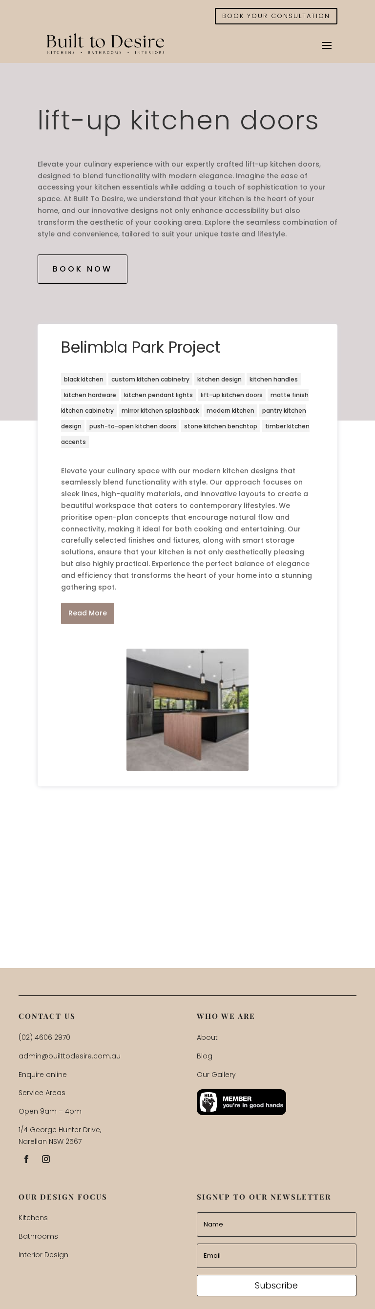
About (207, 1037)
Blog (204, 1056)
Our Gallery (216, 1074)
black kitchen (84, 379)
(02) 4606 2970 (44, 1037)
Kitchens (33, 1218)
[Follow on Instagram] (46, 1159)
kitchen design (219, 379)
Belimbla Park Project (141, 347)
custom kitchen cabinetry (150, 379)
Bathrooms (38, 1236)
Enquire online (43, 1074)
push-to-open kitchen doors (132, 426)
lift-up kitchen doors (232, 395)
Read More (87, 613)
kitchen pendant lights (158, 395)
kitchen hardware (90, 395)
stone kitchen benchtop (220, 426)
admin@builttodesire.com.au (70, 1056)
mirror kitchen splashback (160, 410)
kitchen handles (274, 379)
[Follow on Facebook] (26, 1159)
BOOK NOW (82, 268)
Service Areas (42, 1093)
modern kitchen (230, 410)
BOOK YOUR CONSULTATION (276, 16)
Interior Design (43, 1255)
